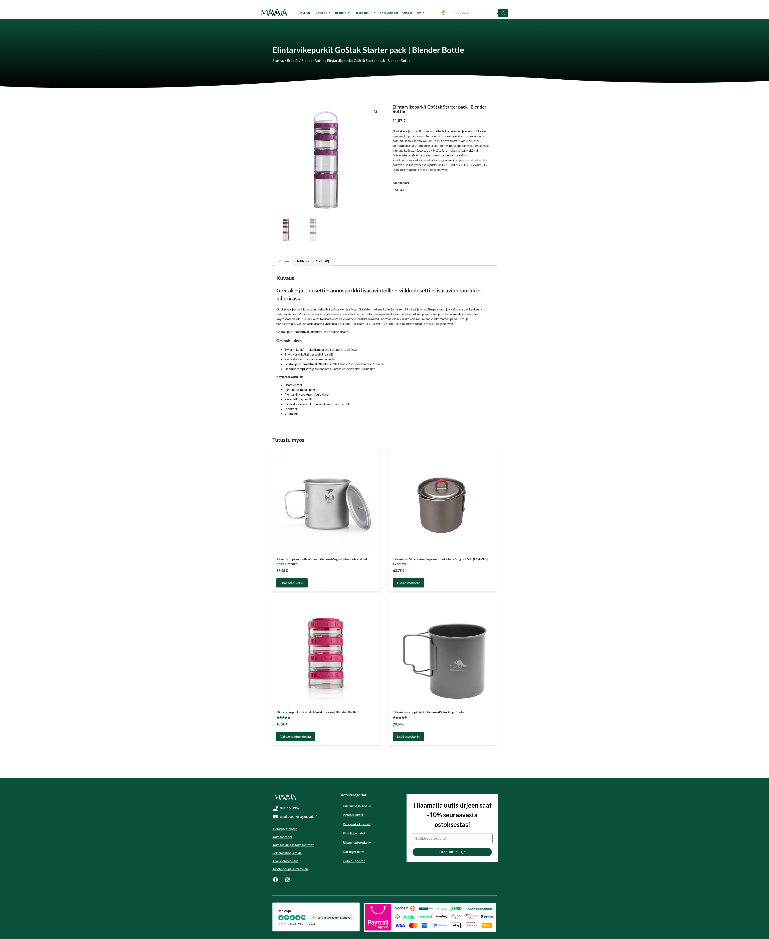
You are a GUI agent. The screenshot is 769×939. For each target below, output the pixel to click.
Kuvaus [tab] (284, 261)
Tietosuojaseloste (284, 829)
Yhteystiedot (389, 12)
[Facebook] (275, 880)
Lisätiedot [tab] (302, 261)
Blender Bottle (312, 60)
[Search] (503, 13)
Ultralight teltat (353, 851)
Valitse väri (401, 182)
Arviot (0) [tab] (322, 261)
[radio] (399, 190)
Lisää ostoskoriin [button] (292, 583)
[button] (375, 111)
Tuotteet (320, 12)
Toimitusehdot (282, 837)
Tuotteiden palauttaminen (290, 869)
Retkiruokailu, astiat (356, 824)
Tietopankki (362, 12)
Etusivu (304, 12)
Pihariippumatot (354, 833)
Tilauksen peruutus (285, 861)
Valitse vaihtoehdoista (295, 736)
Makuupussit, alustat (357, 805)
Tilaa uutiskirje (452, 852)
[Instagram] (287, 880)
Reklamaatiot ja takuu (287, 853)
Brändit (340, 12)
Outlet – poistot (354, 861)
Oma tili (407, 12)
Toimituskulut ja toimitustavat (293, 845)
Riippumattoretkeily (357, 842)
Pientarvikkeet (353, 815)
